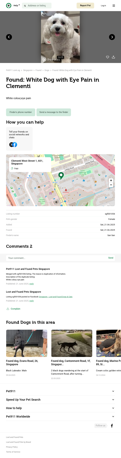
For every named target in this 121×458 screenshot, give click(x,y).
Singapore (27, 70)
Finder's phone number (21, 112)
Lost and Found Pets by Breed (18, 442)
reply (31, 284)
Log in (103, 5)
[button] (61, 176)
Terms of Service (13, 452)
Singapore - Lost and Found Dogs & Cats (55, 297)
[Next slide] (112, 37)
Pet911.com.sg (13, 70)
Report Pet (85, 5)
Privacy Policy (12, 447)
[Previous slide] (9, 37)
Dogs (47, 70)
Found (38, 70)
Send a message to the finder (53, 112)
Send (110, 258)
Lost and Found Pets (14, 437)
